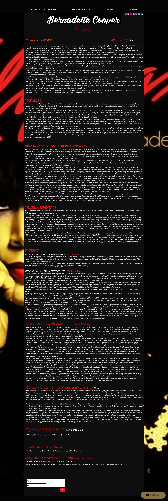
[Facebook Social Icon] (126, 14)
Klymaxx (53, 50)
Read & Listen (83, 451)
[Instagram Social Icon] (128, 14)
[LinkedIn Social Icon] (142, 14)
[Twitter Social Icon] (139, 14)
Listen (127, 464)
